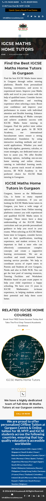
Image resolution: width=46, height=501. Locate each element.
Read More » (23, 373)
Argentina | (16, 462)
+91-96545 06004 (11, 2)
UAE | (40, 449)
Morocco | (29, 478)
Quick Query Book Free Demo (23, 10)
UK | (13, 449)
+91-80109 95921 (29, 2)
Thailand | (29, 474)
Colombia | (38, 474)
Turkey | (40, 458)
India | (35, 471)
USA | (29, 449)
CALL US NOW (23, 414)
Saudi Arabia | (27, 452)
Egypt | (41, 462)
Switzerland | (21, 449)
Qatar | (42, 455)
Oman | (36, 452)
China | (28, 458)
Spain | (34, 458)
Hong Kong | (26, 471)
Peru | (22, 474)
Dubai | (15, 468)
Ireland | (15, 478)
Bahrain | (15, 455)
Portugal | (33, 462)
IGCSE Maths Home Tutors (23, 379)
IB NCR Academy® (17, 491)
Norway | (21, 458)
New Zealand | (40, 478)
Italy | (14, 458)
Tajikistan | (24, 481)
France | (15, 474)
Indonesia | (31, 468)
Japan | (35, 449)
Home (3, 54)
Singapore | (16, 452)
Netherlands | (25, 455)
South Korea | (34, 481)
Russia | (39, 468)
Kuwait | (15, 481)
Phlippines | (16, 471)
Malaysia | (22, 468)
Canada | (35, 455)
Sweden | (15, 484)
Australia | (27, 465)
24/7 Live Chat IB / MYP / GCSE (17, 6)
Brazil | (22, 478)
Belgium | (23, 484)
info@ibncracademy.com (13, 18)
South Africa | (17, 465)
